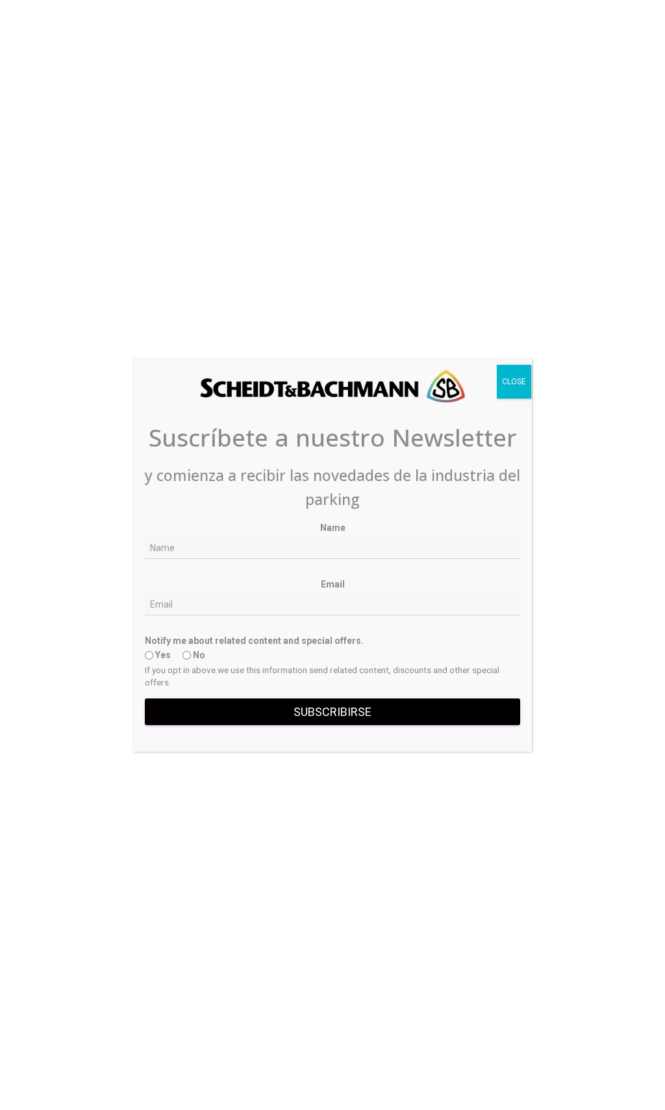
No (198, 655)
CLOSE (514, 381)
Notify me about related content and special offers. (254, 640)
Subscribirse (332, 712)
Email (333, 584)
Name (332, 528)
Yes (162, 655)
